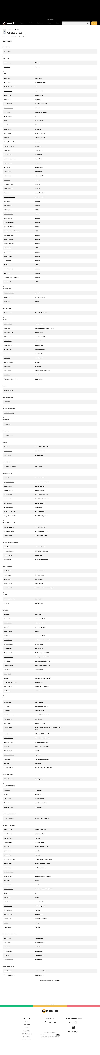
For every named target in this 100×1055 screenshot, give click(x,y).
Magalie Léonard (8, 750)
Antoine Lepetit (8, 555)
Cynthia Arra (7, 401)
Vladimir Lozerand (8, 665)
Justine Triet (7, 51)
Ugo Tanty (6, 955)
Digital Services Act (27, 1034)
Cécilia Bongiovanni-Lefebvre (11, 231)
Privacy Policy (26, 1031)
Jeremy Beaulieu (8, 477)
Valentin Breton (8, 842)
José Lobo (6, 746)
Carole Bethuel (7, 834)
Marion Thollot (7, 803)
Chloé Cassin (7, 636)
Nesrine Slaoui (7, 150)
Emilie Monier (7, 901)
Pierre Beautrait (8, 623)
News (57, 23)
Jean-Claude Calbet (9, 235)
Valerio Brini (7, 328)
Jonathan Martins (8, 362)
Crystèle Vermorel (8, 959)
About (26, 1021)
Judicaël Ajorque (8, 205)
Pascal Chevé (7, 579)
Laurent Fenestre (8, 583)
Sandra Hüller (7, 78)
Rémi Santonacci (8, 910)
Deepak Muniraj (8, 366)
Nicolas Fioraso (7, 341)
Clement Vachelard (9, 818)
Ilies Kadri (6, 137)
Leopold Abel (7, 938)
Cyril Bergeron (7, 710)
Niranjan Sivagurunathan (10, 516)
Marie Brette (7, 180)
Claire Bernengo (8, 324)
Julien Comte (7, 125)
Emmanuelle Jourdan (9, 197)
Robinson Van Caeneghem (10, 379)
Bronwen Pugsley (8, 767)
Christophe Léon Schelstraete (11, 277)
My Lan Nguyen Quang (9, 511)
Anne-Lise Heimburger (9, 159)
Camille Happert (8, 648)
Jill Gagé (6, 794)
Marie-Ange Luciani (9, 293)
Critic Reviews (6, 37)
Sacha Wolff (7, 167)
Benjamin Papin (8, 535)
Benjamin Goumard (9, 551)
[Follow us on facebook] (45, 1023)
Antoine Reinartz (8, 91)
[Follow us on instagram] (50, 1023)
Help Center (26, 1024)
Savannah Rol (7, 133)
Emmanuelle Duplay (9, 413)
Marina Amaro (7, 702)
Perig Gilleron (7, 499)
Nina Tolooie (7, 691)
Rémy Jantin (7, 947)
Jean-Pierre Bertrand (9, 226)
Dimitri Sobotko (8, 951)
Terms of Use (26, 1037)
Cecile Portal (7, 669)
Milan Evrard (7, 723)
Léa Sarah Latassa (8, 742)
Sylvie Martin (7, 759)
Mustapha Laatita (8, 652)
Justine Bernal (7, 627)
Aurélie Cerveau (8, 451)
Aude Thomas (7, 455)
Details (28, 37)
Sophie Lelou (7, 893)
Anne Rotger (7, 112)
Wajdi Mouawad (8, 163)
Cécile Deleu (7, 424)
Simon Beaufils (7, 313)
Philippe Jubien (8, 256)
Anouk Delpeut (7, 971)
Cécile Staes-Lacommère (10, 682)
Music (49, 23)
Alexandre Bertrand (9, 222)
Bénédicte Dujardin (9, 531)
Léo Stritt (6, 923)
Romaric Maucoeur (8, 269)
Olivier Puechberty (8, 507)
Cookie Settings (27, 1040)
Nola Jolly (6, 193)
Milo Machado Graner (9, 87)
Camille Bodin (7, 571)
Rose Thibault (7, 282)
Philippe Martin (7, 297)
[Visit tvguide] (73, 1028)
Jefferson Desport (8, 188)
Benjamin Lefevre (8, 657)
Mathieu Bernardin (8, 829)
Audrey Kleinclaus (8, 738)
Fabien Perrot (7, 273)
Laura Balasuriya (8, 218)
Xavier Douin (7, 942)
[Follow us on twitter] (55, 1023)
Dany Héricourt (7, 734)
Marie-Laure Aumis (8, 214)
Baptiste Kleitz (7, 353)
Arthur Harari (7, 67)
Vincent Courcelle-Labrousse (11, 142)
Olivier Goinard (7, 349)
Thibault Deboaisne (9, 779)
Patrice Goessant (8, 640)
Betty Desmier (7, 248)
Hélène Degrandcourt (9, 859)
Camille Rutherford (8, 108)
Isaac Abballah (7, 201)
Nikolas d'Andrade (8, 494)
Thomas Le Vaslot (8, 889)
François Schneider (9, 914)
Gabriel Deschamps (9, 872)
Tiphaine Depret (8, 337)
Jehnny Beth (7, 99)
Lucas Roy (6, 678)
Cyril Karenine (7, 260)
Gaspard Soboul (8, 918)
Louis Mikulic (7, 897)
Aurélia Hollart (7, 798)
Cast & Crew (22, 37)
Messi (5, 120)
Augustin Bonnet (8, 838)
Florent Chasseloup (9, 239)
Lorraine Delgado (8, 863)
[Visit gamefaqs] (73, 1032)
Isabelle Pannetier (8, 435)
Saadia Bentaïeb (8, 103)
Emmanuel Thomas (8, 807)
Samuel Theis (7, 95)
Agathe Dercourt (8, 868)
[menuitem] (22, 23)
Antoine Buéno (7, 154)
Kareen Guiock (7, 171)
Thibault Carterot (8, 631)
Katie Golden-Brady (9, 715)
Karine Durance (8, 719)
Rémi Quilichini (8, 906)
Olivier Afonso (7, 446)
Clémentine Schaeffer (9, 975)
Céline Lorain (7, 661)
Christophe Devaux (9, 184)
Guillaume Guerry (8, 644)
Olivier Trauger (7, 927)
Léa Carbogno (7, 575)
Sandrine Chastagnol (9, 243)
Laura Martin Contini (9, 755)
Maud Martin (7, 265)
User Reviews (14, 37)
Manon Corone (7, 855)
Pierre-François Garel (9, 129)
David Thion (7, 301)
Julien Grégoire (8, 503)
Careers (27, 1027)
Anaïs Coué (7, 790)
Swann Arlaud (7, 82)
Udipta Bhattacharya (9, 482)
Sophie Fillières (8, 116)
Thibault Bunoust (8, 486)
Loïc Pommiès (7, 370)
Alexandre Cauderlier (9, 599)
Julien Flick (7, 547)
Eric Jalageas (7, 880)
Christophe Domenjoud (10, 466)
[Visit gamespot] (73, 1023)
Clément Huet (7, 603)
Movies (31, 23)
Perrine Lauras (7, 885)
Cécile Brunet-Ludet (9, 146)
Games (22, 23)
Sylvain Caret (7, 851)
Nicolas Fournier (8, 345)
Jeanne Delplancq (8, 332)
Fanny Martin (7, 358)
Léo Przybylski (7, 674)
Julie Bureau (7, 846)
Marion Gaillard (7, 876)
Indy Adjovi (7, 614)
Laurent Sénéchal (8, 390)
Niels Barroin (7, 619)
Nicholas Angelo (8, 209)
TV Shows (40, 23)
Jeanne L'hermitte (8, 588)
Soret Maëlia (7, 763)
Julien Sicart (7, 375)
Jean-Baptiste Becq (9, 527)
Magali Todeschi (8, 686)
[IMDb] (58, 980)
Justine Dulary (7, 252)
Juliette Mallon (7, 559)
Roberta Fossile (8, 727)
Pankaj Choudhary (8, 490)
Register (94, 23)
